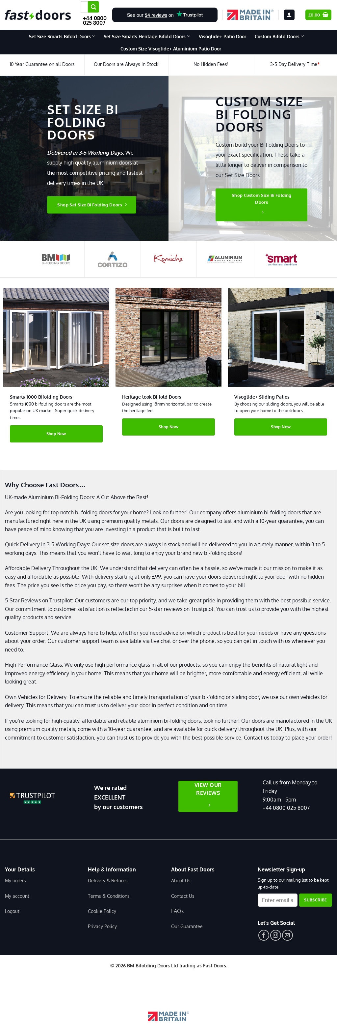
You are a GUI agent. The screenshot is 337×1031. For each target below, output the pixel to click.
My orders (15, 880)
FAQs (177, 911)
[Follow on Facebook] (263, 935)
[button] (289, 15)
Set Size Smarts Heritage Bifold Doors (145, 36)
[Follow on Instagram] (275, 935)
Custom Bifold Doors (277, 36)
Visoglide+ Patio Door (222, 36)
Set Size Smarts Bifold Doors (60, 36)
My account (17, 896)
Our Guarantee (187, 926)
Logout (12, 911)
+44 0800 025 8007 (95, 20)
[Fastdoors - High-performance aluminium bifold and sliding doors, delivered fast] (38, 15)
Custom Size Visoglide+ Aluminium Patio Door (170, 48)
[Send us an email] (287, 935)
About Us (181, 880)
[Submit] (93, 7)
